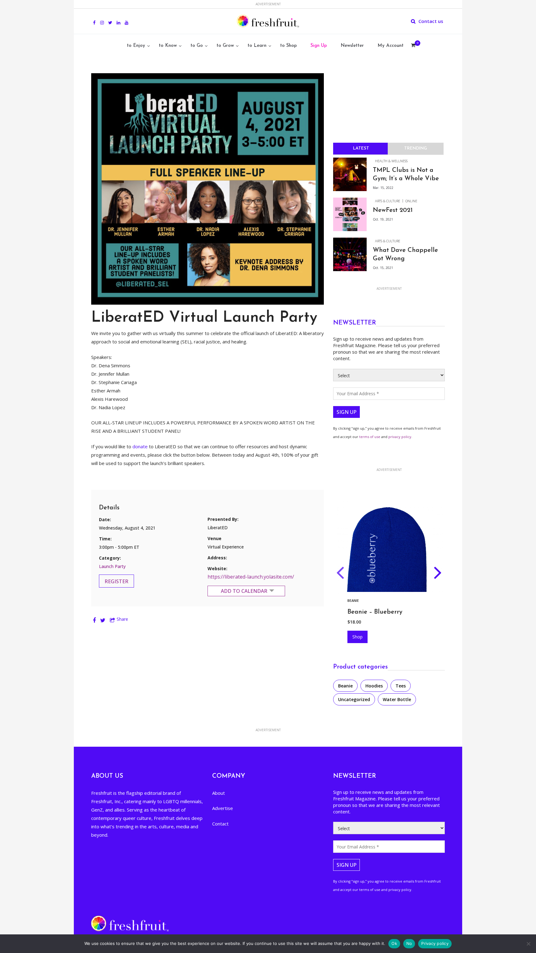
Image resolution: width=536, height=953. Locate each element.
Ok (394, 943)
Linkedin (118, 19)
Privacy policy (435, 943)
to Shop (288, 45)
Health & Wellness (391, 161)
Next (438, 574)
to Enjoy (136, 45)
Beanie (345, 686)
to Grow (225, 45)
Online (411, 201)
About (218, 793)
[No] (528, 944)
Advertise (222, 808)
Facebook (94, 19)
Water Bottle (397, 699)
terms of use (369, 436)
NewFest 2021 (393, 210)
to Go (196, 45)
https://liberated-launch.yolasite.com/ (251, 576)
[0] (413, 46)
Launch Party (112, 566)
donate (140, 446)
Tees (400, 686)
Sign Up (318, 45)
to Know (168, 45)
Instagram (102, 19)
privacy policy (399, 436)
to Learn (257, 45)
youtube (126, 19)
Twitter (110, 19)
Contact (220, 824)
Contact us (430, 21)
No (409, 943)
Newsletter (352, 45)
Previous (340, 574)
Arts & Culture (387, 201)
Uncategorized (354, 699)
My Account (390, 45)
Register (116, 581)
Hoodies (374, 600)
